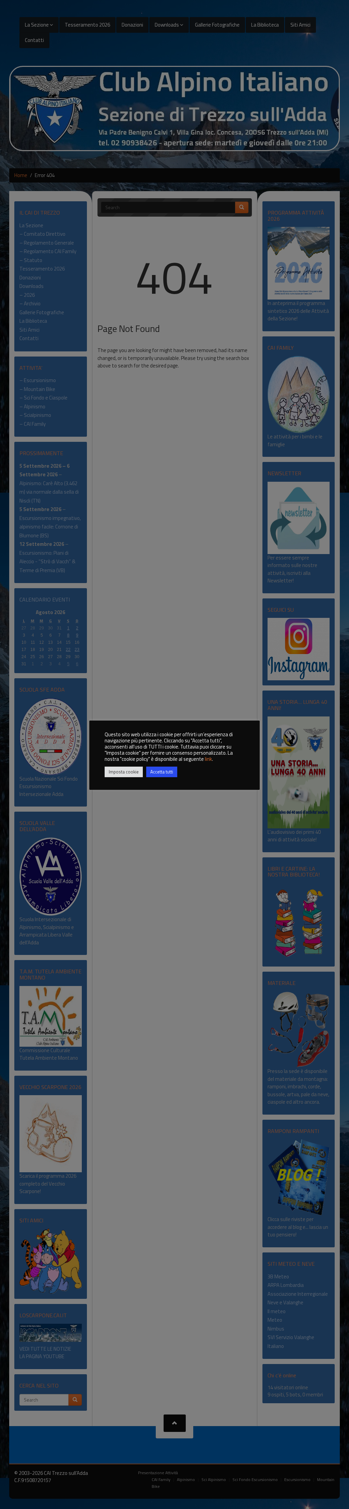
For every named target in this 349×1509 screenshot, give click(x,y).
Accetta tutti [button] (161, 771)
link (208, 759)
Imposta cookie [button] (124, 771)
